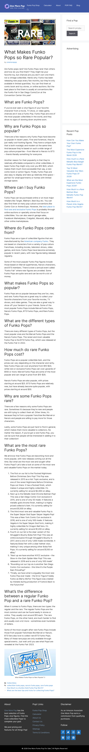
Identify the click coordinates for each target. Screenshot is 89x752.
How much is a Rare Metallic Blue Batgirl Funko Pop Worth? (75, 162)
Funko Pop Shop (33, 5)
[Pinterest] (63, 737)
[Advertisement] (76, 86)
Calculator (48, 5)
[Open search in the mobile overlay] (28, 9)
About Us (37, 718)
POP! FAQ (68, 5)
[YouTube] (78, 732)
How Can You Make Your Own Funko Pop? (75, 143)
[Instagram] (73, 732)
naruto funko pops (32, 685)
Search (72, 33)
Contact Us (37, 721)
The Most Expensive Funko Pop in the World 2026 (75, 152)
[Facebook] (63, 732)
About (58, 5)
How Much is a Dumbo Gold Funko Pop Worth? (25, 688)
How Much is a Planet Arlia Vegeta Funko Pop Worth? (75, 204)
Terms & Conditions (41, 732)
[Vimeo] (73, 737)
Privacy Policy (38, 725)
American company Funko (36, 241)
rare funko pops (46, 685)
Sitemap (36, 729)
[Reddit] (68, 737)
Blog (78, 5)
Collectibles (11, 683)
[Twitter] (68, 732)
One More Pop (10, 710)
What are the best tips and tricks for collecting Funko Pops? (30, 690)
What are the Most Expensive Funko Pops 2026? (75, 183)
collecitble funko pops (15, 685)
